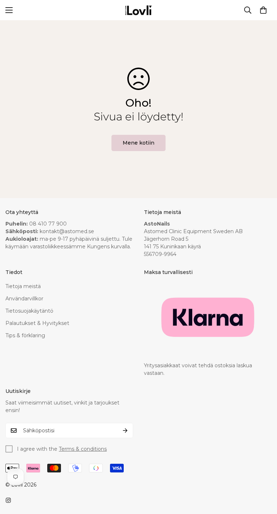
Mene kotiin (138, 143)
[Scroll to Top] (263, 474)
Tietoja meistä (23, 286)
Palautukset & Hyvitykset (37, 323)
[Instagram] (8, 500)
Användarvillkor (24, 298)
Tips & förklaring (25, 335)
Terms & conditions (83, 449)
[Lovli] (138, 10)
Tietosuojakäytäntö (29, 311)
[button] (263, 10)
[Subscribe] (125, 430)
